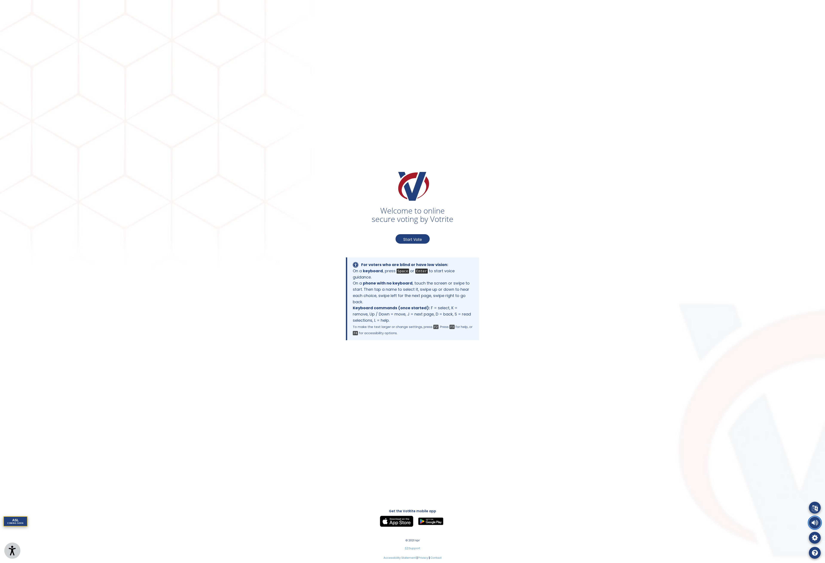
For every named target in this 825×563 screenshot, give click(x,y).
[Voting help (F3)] (815, 553)
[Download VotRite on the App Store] (396, 521)
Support (414, 548)
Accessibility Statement (399, 558)
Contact (436, 558)
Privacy (423, 558)
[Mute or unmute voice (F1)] (815, 523)
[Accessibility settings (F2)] (815, 538)
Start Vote (412, 239)
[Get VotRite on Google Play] (430, 521)
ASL (15, 521)
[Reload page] (815, 508)
